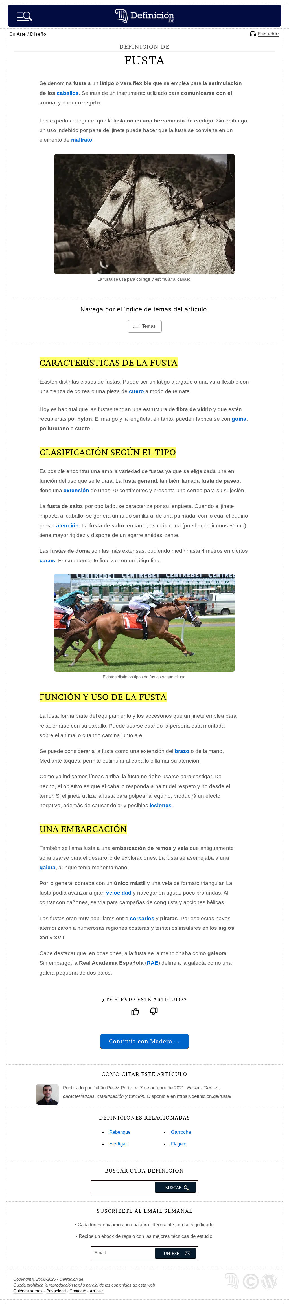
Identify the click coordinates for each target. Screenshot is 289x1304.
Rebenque (119, 1132)
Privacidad (56, 1291)
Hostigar (118, 1144)
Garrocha (181, 1132)
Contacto (77, 1291)
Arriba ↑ (97, 1291)
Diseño (38, 34)
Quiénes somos (28, 1291)
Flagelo (178, 1144)
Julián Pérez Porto (112, 1088)
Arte (21, 34)
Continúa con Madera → (144, 1041)
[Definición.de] (144, 15)
